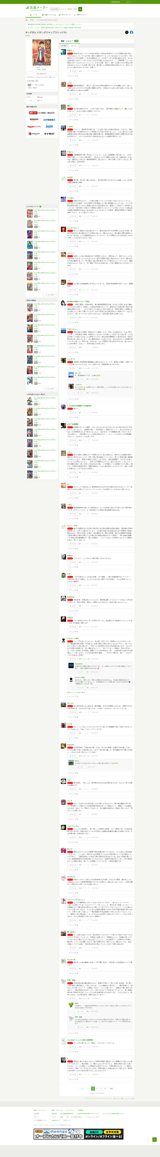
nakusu (70, 555)
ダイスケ (70, 703)
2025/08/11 (94, 94)
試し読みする (41, 74)
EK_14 (69, 849)
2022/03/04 (94, 606)
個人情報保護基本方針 (66, 1113)
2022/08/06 (94, 543)
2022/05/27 (94, 585)
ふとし (69, 452)
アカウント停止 (73, 638)
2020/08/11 (95, 756)
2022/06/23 (94, 562)
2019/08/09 (95, 1047)
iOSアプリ (67, 1120)
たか (69, 574)
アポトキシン (72, 329)
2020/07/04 (95, 837)
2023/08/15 (95, 347)
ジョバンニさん (73, 826)
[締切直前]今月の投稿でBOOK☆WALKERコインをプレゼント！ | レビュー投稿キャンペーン (55, 24)
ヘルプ (54, 1117)
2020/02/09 (94, 920)
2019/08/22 (95, 998)
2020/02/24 (95, 888)
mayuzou (70, 745)
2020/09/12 (94, 733)
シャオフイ (71, 359)
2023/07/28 (95, 368)
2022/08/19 (94, 514)
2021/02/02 (95, 659)
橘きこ (69, 106)
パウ (69, 281)
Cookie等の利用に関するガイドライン (88, 1113)
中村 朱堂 (71, 980)
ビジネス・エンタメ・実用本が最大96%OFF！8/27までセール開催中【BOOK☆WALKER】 (55, 28)
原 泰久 (32, 20)
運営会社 (54, 1113)
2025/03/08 (95, 140)
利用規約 (80, 1110)
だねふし (70, 152)
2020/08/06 (94, 814)
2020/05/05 (94, 865)
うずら (69, 505)
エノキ (69, 801)
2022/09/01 (94, 472)
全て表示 (64, 46)
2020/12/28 (95, 712)
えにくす (78, 373)
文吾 (76, 1003)
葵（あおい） (72, 932)
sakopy (70, 618)
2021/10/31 (94, 626)
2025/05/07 (94, 115)
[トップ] (26, 20)
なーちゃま (71, 959)
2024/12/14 (95, 165)
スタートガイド (70, 1110)
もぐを (69, 724)
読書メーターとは (57, 1110)
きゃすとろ (71, 876)
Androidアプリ (56, 1120)
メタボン (70, 126)
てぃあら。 (71, 198)
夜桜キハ (70, 50)
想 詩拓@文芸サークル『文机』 (79, 301)
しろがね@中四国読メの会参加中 (79, 406)
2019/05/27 (95, 1074)
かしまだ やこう (73, 228)
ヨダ (69, 780)
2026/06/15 (95, 71)
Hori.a (77, 761)
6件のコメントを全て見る (76, 692)
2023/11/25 (94, 317)
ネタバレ (73, 46)
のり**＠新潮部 (72, 424)
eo (68, 484)
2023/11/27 (94, 290)
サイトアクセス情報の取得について (113, 1113)
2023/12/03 (94, 269)
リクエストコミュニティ (93, 1117)
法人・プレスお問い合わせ (74, 1117)
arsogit (70, 177)
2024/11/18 (94, 186)
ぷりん (69, 83)
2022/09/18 (95, 440)
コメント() (86, 71)
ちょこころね (72, 525)
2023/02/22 (94, 412)
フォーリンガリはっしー (76, 900)
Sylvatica (70, 597)
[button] (80, 9)
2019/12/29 (95, 947)
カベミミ (70, 253)
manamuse (78, 664)
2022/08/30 (94, 493)
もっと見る (51, 294)
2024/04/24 (94, 241)
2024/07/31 (94, 216)
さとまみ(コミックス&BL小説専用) (80, 1040)
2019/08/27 (94, 968)
